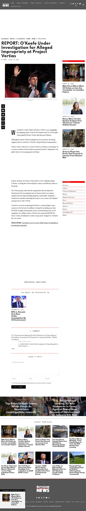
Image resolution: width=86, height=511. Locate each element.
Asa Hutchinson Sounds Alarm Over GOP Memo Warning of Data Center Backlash (59, 443)
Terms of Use (70, 502)
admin (5, 59)
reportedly (53, 130)
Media (64, 194)
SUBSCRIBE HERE (15, 6)
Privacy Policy (80, 502)
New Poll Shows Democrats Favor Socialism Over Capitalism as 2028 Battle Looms (25, 469)
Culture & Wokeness (50, 3)
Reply (13, 348)
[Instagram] (75, 4)
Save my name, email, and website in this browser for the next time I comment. (32, 383)
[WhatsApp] (76, 6)
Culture (64, 188)
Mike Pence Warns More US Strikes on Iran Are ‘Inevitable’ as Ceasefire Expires (73, 89)
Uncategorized (67, 212)
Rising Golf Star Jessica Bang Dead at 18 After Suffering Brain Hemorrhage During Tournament (77, 470)
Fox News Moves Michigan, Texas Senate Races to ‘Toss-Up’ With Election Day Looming (75, 443)
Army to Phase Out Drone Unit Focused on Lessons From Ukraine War (72, 155)
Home (12, 3)
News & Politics (36, 3)
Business (5, 39)
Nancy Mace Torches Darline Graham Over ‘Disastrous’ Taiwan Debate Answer (72, 122)
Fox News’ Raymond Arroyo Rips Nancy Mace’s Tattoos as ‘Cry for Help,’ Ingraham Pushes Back (8, 470)
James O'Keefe (41, 282)
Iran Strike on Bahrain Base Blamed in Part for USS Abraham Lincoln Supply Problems (59, 470)
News (28, 39)
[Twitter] (73, 4)
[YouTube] (80, 4)
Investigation (29, 282)
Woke (64, 215)
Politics (64, 209)
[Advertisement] (43, 22)
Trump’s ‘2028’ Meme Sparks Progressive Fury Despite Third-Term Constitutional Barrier (42, 470)
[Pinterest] (78, 4)
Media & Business (22, 3)
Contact (51, 502)
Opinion (61, 3)
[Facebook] (71, 4)
